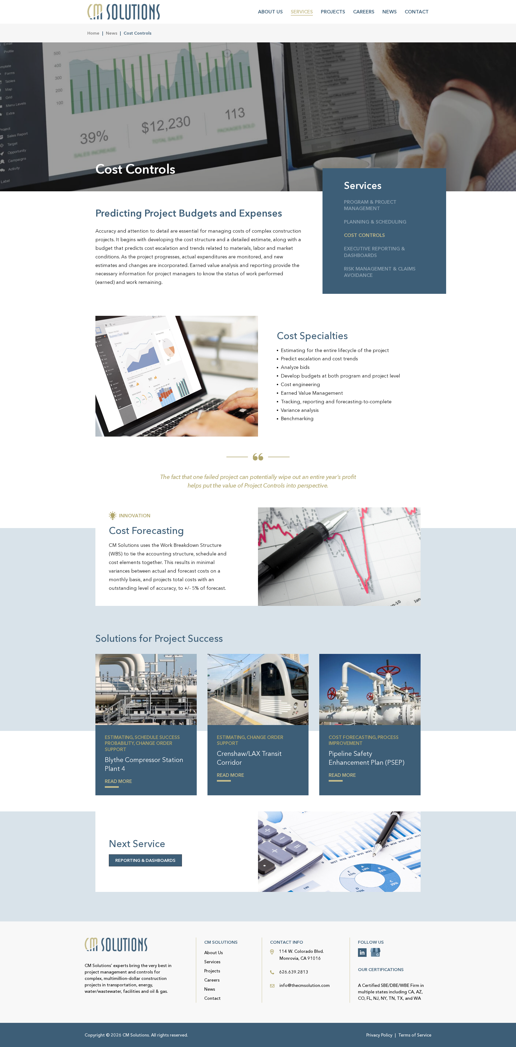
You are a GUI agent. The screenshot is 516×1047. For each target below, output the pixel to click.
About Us (270, 12)
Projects (333, 12)
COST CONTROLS (364, 235)
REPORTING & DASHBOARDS (145, 860)
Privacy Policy (379, 1035)
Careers (363, 12)
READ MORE (118, 781)
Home (93, 33)
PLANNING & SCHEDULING (375, 222)
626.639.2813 (293, 972)
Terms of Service (414, 1035)
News (389, 12)
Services (302, 12)
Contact (417, 12)
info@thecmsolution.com (305, 985)
